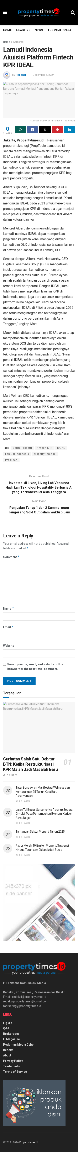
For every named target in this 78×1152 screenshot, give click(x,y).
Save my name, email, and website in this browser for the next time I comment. (35, 667)
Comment (11, 557)
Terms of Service (15, 1071)
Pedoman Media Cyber (19, 1044)
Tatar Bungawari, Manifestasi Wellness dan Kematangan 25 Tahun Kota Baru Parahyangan (43, 791)
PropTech (11, 460)
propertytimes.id (45, 453)
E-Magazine (11, 1039)
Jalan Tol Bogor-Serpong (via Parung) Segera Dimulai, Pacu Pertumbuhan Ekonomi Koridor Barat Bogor (44, 813)
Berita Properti (22, 447)
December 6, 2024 (43, 74)
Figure (7, 1023)
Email (8, 627)
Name (8, 608)
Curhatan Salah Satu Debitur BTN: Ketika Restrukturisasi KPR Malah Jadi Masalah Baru (30, 764)
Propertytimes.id (28, 1142)
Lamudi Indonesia (17, 453)
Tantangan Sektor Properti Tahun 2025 (40, 831)
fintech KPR (44, 447)
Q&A (6, 1028)
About (7, 1055)
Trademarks (12, 1066)
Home (7, 30)
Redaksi (21, 74)
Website (8, 645)
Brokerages (11, 1033)
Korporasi (18, 41)
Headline (23, 30)
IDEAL (61, 447)
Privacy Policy (13, 1061)
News (39, 30)
